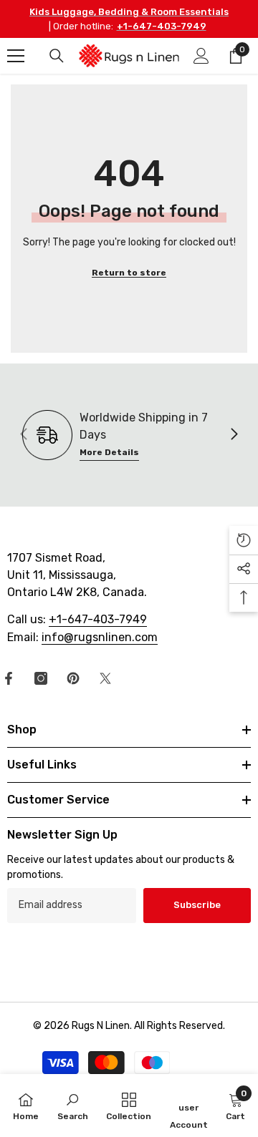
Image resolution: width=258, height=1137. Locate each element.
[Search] (56, 55)
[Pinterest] (73, 678)
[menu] (15, 55)
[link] (73, 1105)
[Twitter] (105, 678)
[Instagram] (41, 678)
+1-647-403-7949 (161, 26)
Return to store (129, 273)
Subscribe (197, 904)
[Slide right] (233, 435)
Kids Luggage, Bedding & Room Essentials (129, 11)
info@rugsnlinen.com (100, 637)
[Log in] (201, 56)
